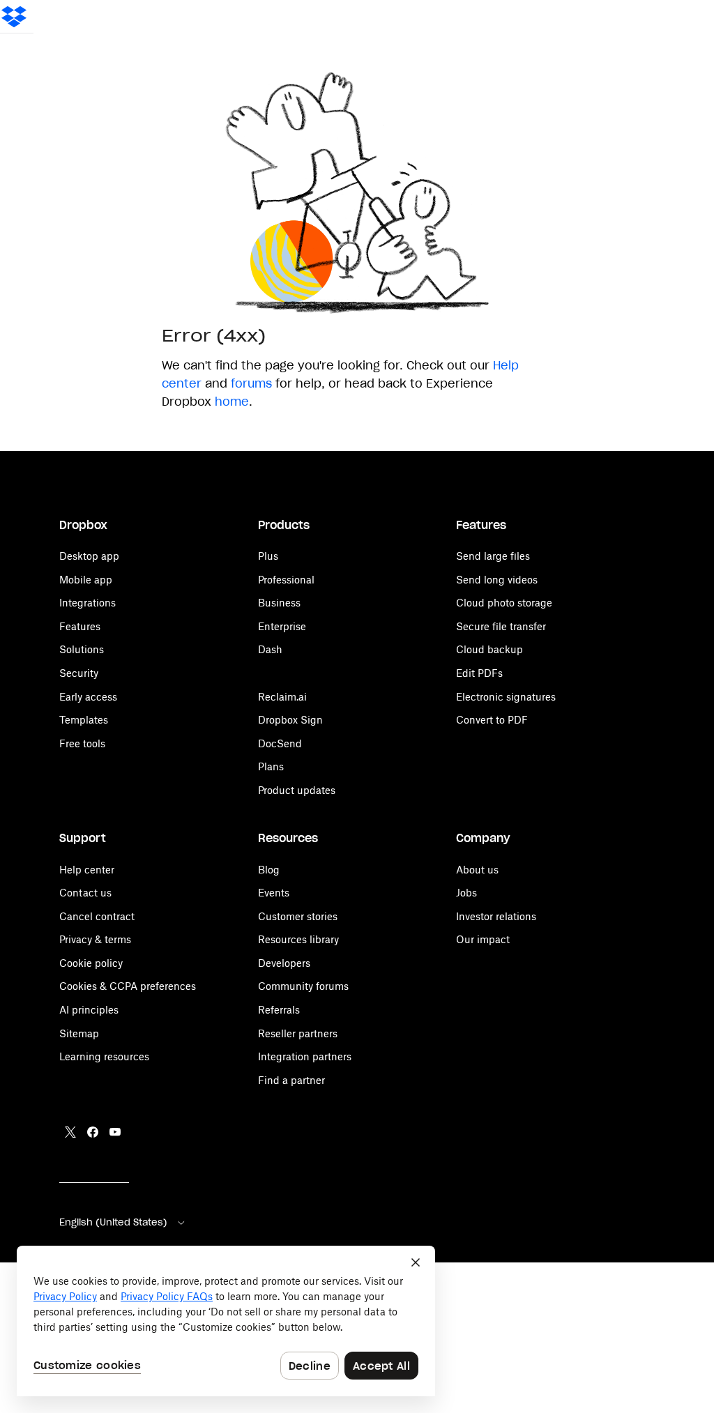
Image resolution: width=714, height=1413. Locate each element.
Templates (83, 720)
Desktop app (89, 556)
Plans (271, 766)
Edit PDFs (479, 673)
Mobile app (85, 580)
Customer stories (297, 916)
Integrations (87, 603)
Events (273, 893)
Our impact (483, 939)
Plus (268, 556)
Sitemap (79, 1033)
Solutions (81, 649)
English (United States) (113, 1222)
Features (79, 626)
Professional (286, 580)
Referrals (279, 1010)
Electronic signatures (506, 697)
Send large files (493, 556)
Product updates (296, 790)
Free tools (82, 743)
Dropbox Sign (290, 720)
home (232, 401)
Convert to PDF (492, 720)
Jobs (466, 893)
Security (78, 673)
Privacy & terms (95, 939)
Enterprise (282, 626)
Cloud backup (489, 649)
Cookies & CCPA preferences (127, 986)
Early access (88, 697)
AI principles (89, 1010)
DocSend (280, 743)
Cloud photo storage (504, 603)
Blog (269, 870)
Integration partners (304, 1056)
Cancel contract (97, 916)
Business (279, 603)
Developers (284, 963)
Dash (270, 649)
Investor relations (496, 916)
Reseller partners (297, 1033)
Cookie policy (91, 963)
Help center (86, 870)
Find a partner (291, 1080)
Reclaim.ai (282, 697)
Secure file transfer (501, 626)
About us (477, 870)
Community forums (303, 986)
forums (251, 383)
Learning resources (104, 1056)
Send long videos (497, 580)
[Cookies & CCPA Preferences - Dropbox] (226, 1321)
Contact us (85, 893)
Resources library (298, 939)
